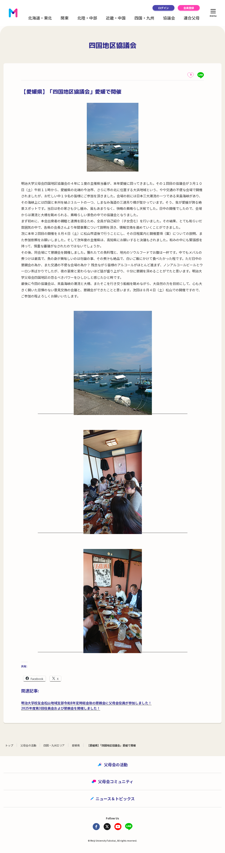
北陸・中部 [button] (87, 18)
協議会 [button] (169, 18)
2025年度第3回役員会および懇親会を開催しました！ (60, 708)
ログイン (163, 8)
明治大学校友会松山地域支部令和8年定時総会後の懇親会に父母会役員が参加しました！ (86, 703)
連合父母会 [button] (193, 18)
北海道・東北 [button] (40, 18)
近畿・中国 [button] (116, 18)
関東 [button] (65, 18)
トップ (9, 745)
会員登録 (188, 8)
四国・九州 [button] (144, 18)
